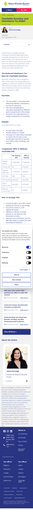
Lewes (20, 465)
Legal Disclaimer (23, 488)
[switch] (28, 252)
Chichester (7, 469)
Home (3, 15)
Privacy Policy (19, 494)
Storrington (22, 477)
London (20, 469)
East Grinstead (8, 477)
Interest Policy (20, 491)
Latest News (10, 15)
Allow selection (16, 280)
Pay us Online (22, 441)
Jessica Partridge (14, 30)
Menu (10, 10)
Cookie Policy (7, 488)
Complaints (14, 488)
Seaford (20, 473)
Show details (24, 269)
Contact (9, 381)
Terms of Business (8, 497)
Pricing (20, 445)
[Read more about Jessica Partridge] (5, 30)
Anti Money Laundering (9, 491)
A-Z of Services (23, 434)
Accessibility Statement (9, 494)
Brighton (6, 465)
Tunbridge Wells (21, 481)
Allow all (16, 275)
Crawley (6, 473)
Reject (16, 284)
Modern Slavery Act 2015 (19, 497)
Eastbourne (7, 480)
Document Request (21, 449)
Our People (21, 438)
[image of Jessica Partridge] (17, 358)
